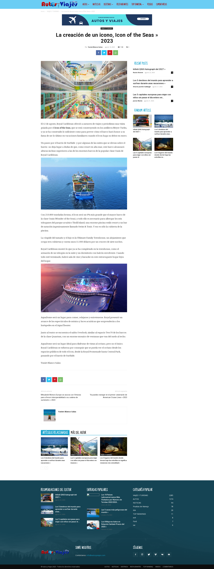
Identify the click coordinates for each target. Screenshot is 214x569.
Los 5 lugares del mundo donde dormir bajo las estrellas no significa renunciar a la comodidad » (113, 460)
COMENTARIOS (161, 4)
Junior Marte (137, 101)
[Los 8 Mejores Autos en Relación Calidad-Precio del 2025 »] (93, 524)
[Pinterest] (109, 52)
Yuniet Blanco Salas (95, 47)
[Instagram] (142, 554)
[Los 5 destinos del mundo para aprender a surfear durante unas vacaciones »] (54, 446)
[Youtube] (168, 554)
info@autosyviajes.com (96, 555)
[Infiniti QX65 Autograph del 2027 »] (142, 121)
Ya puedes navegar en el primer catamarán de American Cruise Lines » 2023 (108, 396)
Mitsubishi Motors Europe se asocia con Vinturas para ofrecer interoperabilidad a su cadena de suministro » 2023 (61, 397)
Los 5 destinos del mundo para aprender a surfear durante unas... (163, 132)
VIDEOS (150, 4)
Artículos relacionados (55, 432)
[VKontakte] (162, 554)
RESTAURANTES (122, 4)
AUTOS (84, 4)
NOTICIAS (96, 4)
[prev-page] (42, 467)
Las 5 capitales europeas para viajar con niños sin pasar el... (142, 155)
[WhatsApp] (115, 52)
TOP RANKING (137, 4)
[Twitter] (104, 52)
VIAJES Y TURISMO (53, 11)
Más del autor (78, 432)
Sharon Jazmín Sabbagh (142, 87)
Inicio (43, 11)
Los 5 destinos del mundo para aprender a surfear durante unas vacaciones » (53, 460)
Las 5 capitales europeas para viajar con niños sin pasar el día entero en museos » (83, 460)
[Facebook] (98, 52)
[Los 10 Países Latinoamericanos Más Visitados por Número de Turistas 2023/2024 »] (93, 497)
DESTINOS (107, 4)
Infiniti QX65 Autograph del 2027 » (149, 69)
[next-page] (46, 467)
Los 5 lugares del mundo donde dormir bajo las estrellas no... (163, 155)
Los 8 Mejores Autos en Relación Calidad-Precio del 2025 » (112, 524)
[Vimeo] (155, 554)
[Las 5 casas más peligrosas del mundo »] (93, 513)
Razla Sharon (138, 72)
